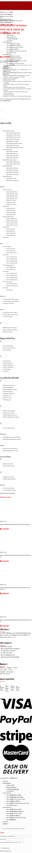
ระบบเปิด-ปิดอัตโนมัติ (12, 39)
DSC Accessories (7, 350)
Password (3, 839)
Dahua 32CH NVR (11, 214)
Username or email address (7, 836)
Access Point (10, 791)
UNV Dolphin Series (11, 267)
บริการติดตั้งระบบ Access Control (15, 47)
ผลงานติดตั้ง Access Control (13, 59)
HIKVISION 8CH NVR (12, 153)
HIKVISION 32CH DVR (12, 174)
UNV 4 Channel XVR (12, 273)
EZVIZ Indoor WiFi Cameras (10, 312)
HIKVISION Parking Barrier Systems (12, 439)
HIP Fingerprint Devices (9, 385)
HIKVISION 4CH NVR (12, 151)
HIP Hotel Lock (7, 395)
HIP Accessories (7, 400)
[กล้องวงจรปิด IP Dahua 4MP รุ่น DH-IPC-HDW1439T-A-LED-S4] (10, 583)
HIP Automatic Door (8, 391)
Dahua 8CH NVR (11, 210)
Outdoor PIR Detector (8, 365)
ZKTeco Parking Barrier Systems (11, 417)
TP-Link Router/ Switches (9, 490)
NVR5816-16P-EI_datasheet (7, 493)
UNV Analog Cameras (8, 265)
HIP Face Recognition (8, 387)
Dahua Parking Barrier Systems (10, 450)
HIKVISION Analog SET (13, 180)
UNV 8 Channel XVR (12, 275)
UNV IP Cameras (7, 246)
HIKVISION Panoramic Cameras (14, 143)
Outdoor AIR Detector (8, 367)
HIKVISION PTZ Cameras (13, 145)
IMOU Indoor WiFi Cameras (10, 327)
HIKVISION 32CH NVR (12, 157)
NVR (1, 100)
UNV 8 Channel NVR (12, 259)
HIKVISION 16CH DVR (12, 172)
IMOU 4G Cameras (7, 331)
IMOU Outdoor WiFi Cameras (10, 329)
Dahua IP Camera (7, 189)
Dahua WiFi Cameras (11, 200)
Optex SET (6, 371)
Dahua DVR (7, 20)
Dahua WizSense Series (12, 198)
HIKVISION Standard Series (13, 133)
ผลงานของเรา (7, 54)
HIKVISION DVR (7, 166)
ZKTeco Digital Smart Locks (10, 415)
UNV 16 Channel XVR (12, 277)
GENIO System (7, 361)
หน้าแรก (5, 781)
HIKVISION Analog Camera (10, 160)
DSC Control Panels (8, 346)
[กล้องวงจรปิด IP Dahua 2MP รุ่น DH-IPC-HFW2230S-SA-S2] (10, 550)
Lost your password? (5, 851)
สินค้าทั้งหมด (7, 783)
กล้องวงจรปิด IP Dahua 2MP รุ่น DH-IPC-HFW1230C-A (15, 524)
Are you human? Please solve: (8, 842)
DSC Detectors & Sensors (9, 348)
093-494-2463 (9, 672)
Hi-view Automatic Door (9, 428)
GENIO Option (6, 369)
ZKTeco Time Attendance (9, 411)
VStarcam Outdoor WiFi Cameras (11, 301)
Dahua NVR (24, 99)
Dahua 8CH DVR (11, 231)
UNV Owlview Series (12, 252)
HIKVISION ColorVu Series (13, 135)
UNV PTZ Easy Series (12, 283)
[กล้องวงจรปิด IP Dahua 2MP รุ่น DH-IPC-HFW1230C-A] (10, 520)
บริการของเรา (7, 793)
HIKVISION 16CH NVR (12, 155)
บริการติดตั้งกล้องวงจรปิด (13, 43)
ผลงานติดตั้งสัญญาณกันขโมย (14, 58)
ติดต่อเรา (5, 823)
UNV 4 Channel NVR (12, 257)
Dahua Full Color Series (12, 194)
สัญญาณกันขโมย (11, 787)
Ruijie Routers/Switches (8, 466)
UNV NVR (5, 254)
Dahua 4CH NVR (11, 208)
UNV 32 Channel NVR (12, 263)
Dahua (1, 20)
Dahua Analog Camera (8, 216)
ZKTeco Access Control (8, 413)
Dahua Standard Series (12, 192)
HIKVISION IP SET (11, 178)
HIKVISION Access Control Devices (11, 437)
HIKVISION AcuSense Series (13, 137)
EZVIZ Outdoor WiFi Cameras (10, 314)
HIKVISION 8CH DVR (12, 170)
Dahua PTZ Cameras (11, 204)
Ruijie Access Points (8, 463)
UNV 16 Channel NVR (12, 261)
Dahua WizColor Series (12, 196)
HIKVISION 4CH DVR (12, 168)
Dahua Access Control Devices (10, 448)
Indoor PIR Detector (8, 363)
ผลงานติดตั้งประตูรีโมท (13, 815)
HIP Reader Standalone (8, 393)
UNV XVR (5, 271)
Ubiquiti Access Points (8, 477)
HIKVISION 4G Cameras (13, 141)
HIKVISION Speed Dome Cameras (15, 147)
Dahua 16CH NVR (11, 212)
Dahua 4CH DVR (11, 229)
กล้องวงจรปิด (10, 35)
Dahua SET (6, 237)
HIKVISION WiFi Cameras (13, 139)
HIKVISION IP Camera (8, 131)
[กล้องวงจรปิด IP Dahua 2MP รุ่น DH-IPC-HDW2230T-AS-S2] (10, 615)
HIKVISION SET (7, 176)
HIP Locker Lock (7, 397)
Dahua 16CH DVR (17, 20)
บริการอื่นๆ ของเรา (11, 52)
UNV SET (5, 288)
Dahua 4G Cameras (11, 202)
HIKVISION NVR (7, 149)
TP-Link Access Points (8, 488)
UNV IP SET (10, 290)
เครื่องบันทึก (7, 100)
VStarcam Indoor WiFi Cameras (10, 299)
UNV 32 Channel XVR (12, 279)
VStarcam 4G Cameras (8, 303)
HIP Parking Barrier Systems (10, 389)
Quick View (3, 521)
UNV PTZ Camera (7, 281)
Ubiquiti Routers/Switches (9, 479)
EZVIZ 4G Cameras (8, 316)
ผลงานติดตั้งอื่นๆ (11, 819)
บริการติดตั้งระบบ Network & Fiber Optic (17, 51)
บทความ (5, 821)
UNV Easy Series (11, 248)
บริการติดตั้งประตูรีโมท (12, 49)
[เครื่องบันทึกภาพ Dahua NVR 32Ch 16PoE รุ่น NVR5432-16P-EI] (7, 52)
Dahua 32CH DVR (11, 235)
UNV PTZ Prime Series (12, 285)
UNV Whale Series (11, 269)
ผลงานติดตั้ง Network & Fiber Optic (15, 63)
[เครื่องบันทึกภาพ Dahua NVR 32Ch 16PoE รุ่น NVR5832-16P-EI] (7, 44)
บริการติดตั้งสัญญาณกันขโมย (14, 45)
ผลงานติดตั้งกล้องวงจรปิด (13, 56)
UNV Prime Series (11, 250)
